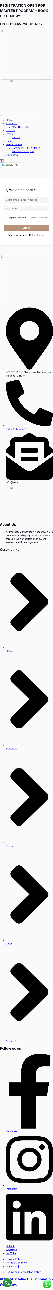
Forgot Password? (40, 217)
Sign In (26, 228)
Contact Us (12, 154)
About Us (11, 123)
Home (9, 120)
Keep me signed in (17, 217)
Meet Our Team (20, 127)
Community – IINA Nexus (26, 147)
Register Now (38, 235)
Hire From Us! (14, 144)
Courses (10, 130)
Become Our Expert (23, 151)
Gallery (16, 137)
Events (9, 133)
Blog (8, 140)
